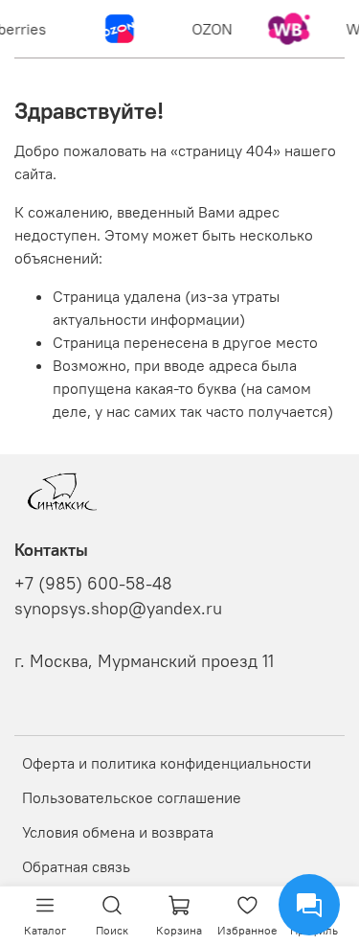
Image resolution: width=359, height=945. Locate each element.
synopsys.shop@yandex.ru (118, 608)
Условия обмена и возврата (117, 831)
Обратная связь (76, 866)
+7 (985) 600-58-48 (93, 583)
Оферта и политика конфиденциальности (166, 762)
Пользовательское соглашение (131, 797)
